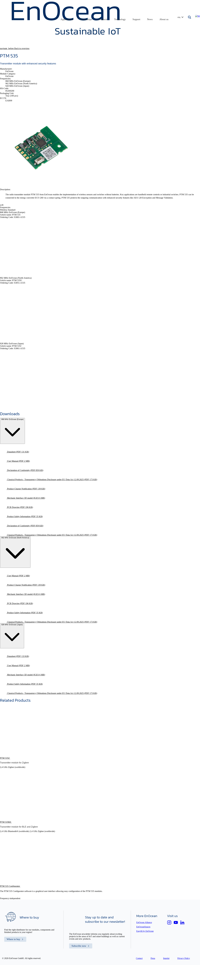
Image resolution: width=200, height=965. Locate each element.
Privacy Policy (183, 958)
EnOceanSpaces (143, 927)
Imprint (166, 958)
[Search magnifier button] (190, 17)
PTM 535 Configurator (10, 886)
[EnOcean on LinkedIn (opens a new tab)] (182, 922)
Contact (139, 958)
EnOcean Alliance (144, 922)
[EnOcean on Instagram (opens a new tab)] (169, 922)
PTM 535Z (5, 758)
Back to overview (15, 48)
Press (153, 958)
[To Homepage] (66, 34)
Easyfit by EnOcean (145, 931)
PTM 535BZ (6, 822)
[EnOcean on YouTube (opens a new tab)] (176, 922)
